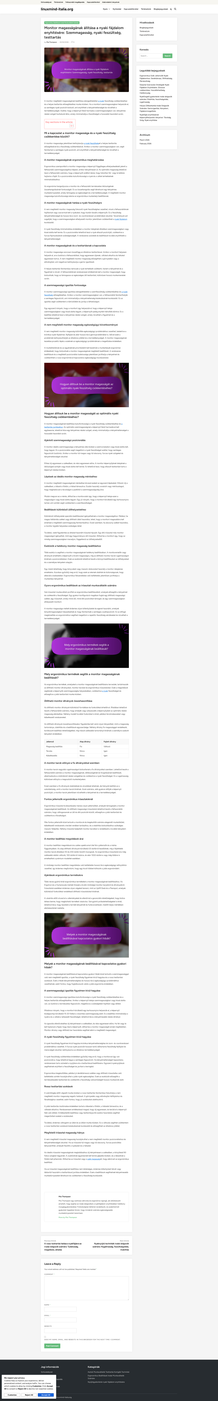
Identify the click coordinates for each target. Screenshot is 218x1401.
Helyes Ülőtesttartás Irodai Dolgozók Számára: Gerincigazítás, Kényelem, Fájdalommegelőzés (154, 108)
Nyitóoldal (117, 9)
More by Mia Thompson (68, 1217)
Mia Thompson (51, 42)
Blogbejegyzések (161, 9)
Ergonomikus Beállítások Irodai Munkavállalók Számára (62, 23)
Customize (12, 1395)
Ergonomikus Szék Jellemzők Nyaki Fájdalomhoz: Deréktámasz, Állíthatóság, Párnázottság (156, 78)
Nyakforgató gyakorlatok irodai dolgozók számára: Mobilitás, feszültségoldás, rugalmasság (156, 99)
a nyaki (101, 101)
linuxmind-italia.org (57, 9)
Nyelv (105, 9)
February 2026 (145, 144)
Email (47, 1316)
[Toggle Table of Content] (70, 126)
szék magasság (93, 1159)
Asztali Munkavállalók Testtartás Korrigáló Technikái (108, 1372)
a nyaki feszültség (91, 143)
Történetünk (58, 2)
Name (47, 1305)
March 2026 (144, 140)
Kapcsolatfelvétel (93, 2)
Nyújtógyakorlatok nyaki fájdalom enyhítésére (106, 1382)
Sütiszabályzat (46, 2)
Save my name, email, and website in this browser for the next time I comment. (82, 1340)
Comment (49, 1274)
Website (48, 1326)
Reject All (29, 1395)
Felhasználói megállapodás (75, 2)
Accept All (45, 1395)
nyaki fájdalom (121, 219)
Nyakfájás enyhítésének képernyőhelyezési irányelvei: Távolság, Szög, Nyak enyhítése (155, 117)
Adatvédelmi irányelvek (110, 2)
